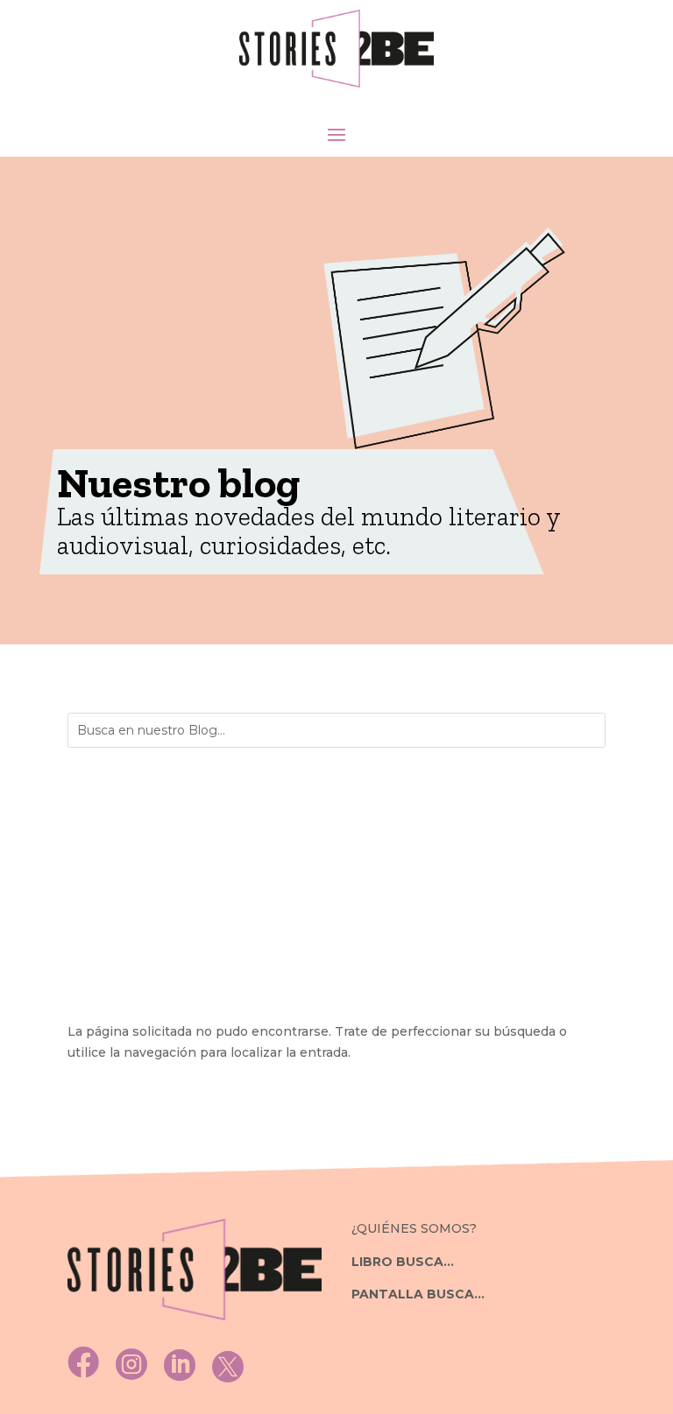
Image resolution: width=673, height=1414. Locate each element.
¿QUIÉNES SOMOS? (414, 1228)
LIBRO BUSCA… (402, 1262)
